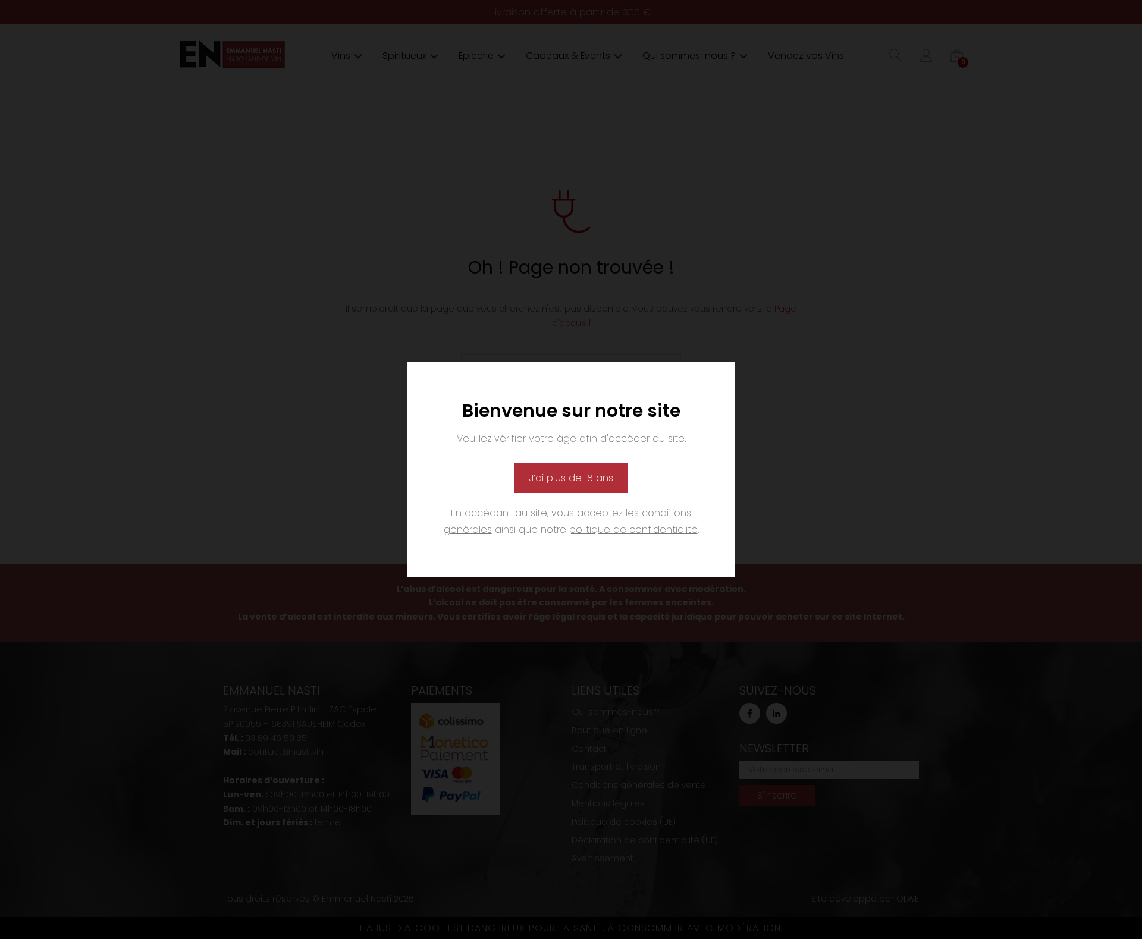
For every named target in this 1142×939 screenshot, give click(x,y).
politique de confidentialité (633, 529)
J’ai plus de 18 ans (571, 478)
